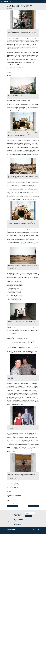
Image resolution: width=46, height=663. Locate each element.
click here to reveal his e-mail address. (24, 64)
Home (8, 512)
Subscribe (9, 521)
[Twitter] (35, 529)
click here (29, 503)
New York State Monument (17, 524)
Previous (13, 506)
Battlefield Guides (9, 516)
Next (33, 506)
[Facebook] (33, 529)
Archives (9, 514)
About (8, 518)
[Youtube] (38, 529)
